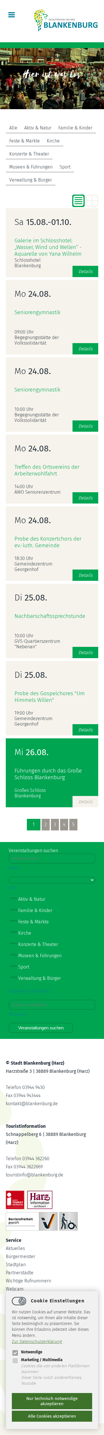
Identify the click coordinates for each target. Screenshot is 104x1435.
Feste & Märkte (24, 141)
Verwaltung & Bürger (30, 180)
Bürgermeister (20, 1256)
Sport (65, 167)
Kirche (53, 141)
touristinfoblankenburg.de (34, 1175)
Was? (14, 868)
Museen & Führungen (31, 167)
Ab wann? (18, 1014)
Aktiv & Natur (37, 128)
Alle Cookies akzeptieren (52, 1416)
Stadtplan (16, 1264)
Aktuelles (15, 1248)
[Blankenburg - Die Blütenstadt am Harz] (66, 31)
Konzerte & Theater (29, 154)
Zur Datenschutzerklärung (37, 1341)
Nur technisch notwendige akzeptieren (52, 1401)
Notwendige (31, 1352)
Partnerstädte (20, 1272)
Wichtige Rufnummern (28, 1281)
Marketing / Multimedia (41, 1359)
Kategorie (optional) (29, 991)
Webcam (15, 1289)
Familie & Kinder (75, 128)
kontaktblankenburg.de (32, 1103)
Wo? (13, 888)
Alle (13, 128)
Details (85, 271)
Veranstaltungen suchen (41, 1027)
